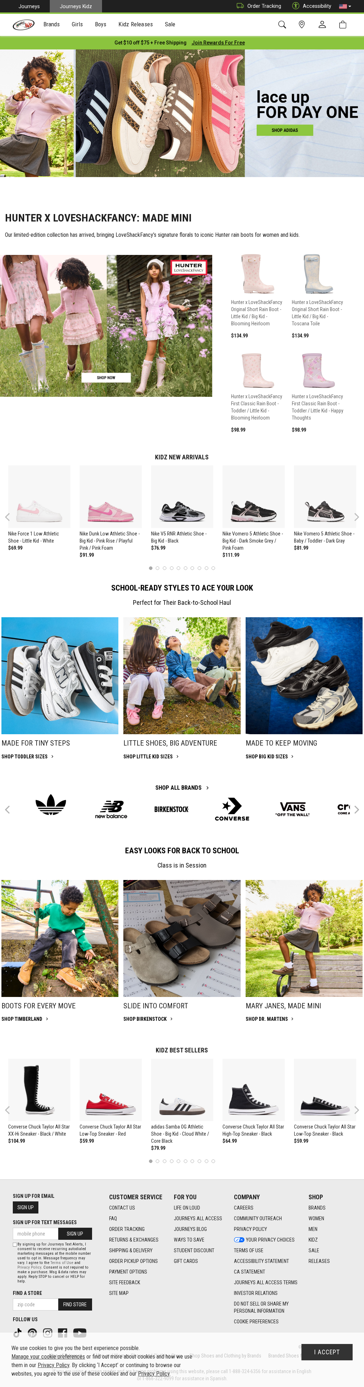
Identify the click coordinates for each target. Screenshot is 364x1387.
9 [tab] (206, 1161)
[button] (345, 6)
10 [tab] (213, 1161)
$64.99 (230, 1141)
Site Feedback (124, 1282)
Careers (243, 1208)
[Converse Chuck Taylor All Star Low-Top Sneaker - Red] (111, 1090)
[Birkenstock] (171, 809)
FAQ (113, 1218)
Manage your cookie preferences (48, 1356)
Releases (319, 1261)
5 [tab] (178, 1161)
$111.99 (231, 555)
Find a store (27, 1293)
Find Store (75, 1304)
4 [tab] (171, 1161)
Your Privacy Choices (270, 1240)
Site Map (119, 1293)
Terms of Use (248, 1250)
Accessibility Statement (261, 1261)
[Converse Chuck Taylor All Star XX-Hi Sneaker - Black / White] (39, 1090)
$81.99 (301, 548)
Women (316, 1218)
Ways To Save (189, 1240)
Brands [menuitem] (51, 24)
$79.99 (158, 1148)
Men (313, 1229)
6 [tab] (185, 1161)
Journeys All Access (198, 1218)
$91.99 (87, 555)
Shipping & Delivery (130, 1250)
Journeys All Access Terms (266, 1282)
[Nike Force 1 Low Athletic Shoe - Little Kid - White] (39, 496)
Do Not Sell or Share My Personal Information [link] (261, 1307)
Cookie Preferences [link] (256, 1321)
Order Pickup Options (133, 1261)
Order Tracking (264, 6)
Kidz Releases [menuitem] (135, 24)
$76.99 (158, 548)
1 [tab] (150, 1161)
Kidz (313, 1240)
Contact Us (122, 1208)
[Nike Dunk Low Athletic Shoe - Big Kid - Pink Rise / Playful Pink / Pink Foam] (111, 496)
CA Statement (249, 1272)
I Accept (327, 1352)
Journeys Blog (190, 1229)
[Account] (323, 25)
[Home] (23, 25)
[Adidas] (50, 804)
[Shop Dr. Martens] (304, 938)
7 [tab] (192, 1161)
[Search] (283, 24)
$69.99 (15, 548)
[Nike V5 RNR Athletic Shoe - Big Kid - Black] (182, 496)
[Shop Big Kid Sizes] (304, 675)
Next (355, 517)
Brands (317, 1208)
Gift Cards (186, 1261)
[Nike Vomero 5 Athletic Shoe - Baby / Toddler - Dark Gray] (325, 496)
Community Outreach (258, 1218)
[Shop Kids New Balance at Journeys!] (111, 809)
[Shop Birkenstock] (181, 938)
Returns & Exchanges (134, 1240)
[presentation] (51, 25)
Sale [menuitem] (170, 24)
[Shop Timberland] (59, 938)
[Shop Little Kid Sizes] (181, 675)
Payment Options (128, 1272)
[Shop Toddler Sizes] (59, 675)
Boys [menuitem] (101, 24)
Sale (314, 1250)
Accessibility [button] (317, 6)
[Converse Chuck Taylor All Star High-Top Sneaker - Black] (254, 1090)
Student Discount (194, 1250)
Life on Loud (187, 1208)
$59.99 (87, 1141)
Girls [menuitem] (77, 24)
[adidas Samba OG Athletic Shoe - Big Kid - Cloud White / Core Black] (182, 1090)
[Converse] (232, 809)
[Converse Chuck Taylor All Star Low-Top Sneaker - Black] (325, 1090)
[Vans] (292, 809)
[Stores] (303, 24)
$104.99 (16, 1141)
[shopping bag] (344, 24)
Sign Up (25, 1207)
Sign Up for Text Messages (45, 1222)
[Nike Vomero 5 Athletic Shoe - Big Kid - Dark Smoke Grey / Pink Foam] (254, 496)
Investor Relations (256, 1293)
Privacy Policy (250, 1229)
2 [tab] (157, 1161)
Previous (12, 519)
